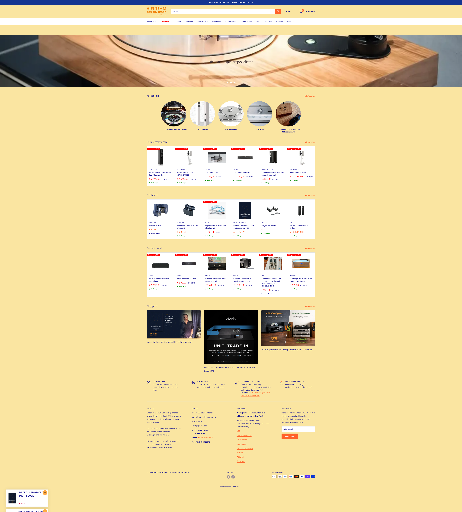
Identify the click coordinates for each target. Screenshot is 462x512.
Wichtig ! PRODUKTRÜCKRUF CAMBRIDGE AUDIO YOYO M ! (231, 2)
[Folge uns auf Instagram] (233, 477)
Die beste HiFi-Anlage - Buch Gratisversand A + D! (243, 227)
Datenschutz (242, 439)
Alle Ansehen (310, 96)
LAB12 (151, 276)
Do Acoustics (182, 169)
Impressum (241, 444)
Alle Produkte (152, 21)
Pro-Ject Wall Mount (268, 226)
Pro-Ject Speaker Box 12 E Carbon (299, 227)
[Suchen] (278, 11)
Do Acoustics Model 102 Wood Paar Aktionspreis (160, 173)
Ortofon (152, 223)
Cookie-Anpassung (244, 435)
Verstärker (267, 21)
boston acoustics (267, 169)
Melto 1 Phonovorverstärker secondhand (159, 280)
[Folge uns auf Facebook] (228, 477)
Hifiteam (208, 276)
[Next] (315, 166)
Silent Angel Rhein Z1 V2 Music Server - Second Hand (301, 280)
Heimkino (189, 21)
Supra (207, 223)
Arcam (207, 169)
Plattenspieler (230, 21)
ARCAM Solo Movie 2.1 (241, 172)
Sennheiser (181, 223)
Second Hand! (246, 21)
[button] (45, 492)
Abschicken (289, 436)
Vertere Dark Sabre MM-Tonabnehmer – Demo (242, 280)
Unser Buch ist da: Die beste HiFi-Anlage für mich (169, 342)
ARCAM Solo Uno (211, 172)
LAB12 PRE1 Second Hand (186, 279)
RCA (262, 276)
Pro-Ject (264, 223)
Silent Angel (294, 276)
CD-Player (177, 21)
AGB (239, 431)
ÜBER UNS (241, 461)
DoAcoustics (153, 169)
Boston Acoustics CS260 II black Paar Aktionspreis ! (272, 173)
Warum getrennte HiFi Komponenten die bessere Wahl (287, 349)
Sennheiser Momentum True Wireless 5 (187, 227)
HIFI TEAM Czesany (239, 223)
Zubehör (279, 21)
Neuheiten (216, 21)
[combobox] (223, 11)
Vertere (236, 276)
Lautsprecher (202, 21)
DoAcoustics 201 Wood (298, 172)
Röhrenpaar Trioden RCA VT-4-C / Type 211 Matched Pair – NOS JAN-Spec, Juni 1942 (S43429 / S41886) (272, 282)
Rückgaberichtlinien (245, 448)
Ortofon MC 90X (155, 226)
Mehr (289, 21)
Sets (257, 21)
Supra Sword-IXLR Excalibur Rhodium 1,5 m (215, 227)
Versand (240, 452)
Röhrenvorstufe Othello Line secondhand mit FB (215, 280)
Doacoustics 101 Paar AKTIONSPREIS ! (185, 173)
